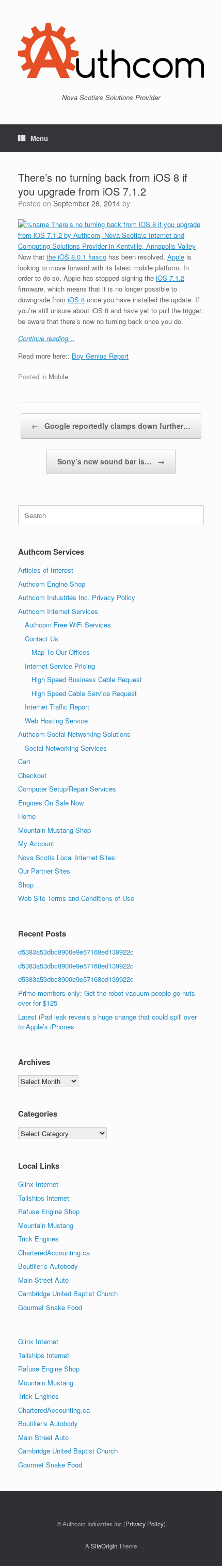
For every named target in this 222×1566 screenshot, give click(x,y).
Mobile (58, 376)
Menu (39, 138)
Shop (26, 885)
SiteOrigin (104, 1546)
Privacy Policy (144, 1524)
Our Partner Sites (44, 871)
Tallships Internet (43, 1198)
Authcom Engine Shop (51, 584)
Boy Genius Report (100, 356)
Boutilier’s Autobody (48, 1266)
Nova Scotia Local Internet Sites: (67, 857)
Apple (175, 257)
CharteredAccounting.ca (54, 1252)
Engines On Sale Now (51, 803)
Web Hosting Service (56, 720)
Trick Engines (38, 1239)
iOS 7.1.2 (170, 278)
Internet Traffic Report (57, 707)
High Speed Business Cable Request (86, 679)
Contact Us (41, 638)
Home (27, 816)
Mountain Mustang (45, 1225)
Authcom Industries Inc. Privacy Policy (76, 597)
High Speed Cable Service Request (84, 693)
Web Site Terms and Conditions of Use (76, 898)
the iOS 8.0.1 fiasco (76, 257)
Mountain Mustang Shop (54, 830)
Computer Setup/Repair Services (67, 789)
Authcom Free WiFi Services (68, 624)
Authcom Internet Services (58, 611)
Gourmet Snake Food (50, 1307)
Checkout (32, 775)
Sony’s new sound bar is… (111, 461)
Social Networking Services (66, 748)
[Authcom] (111, 50)
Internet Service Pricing (60, 666)
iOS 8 (76, 299)
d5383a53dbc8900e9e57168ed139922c (76, 952)
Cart (24, 761)
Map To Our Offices (60, 652)
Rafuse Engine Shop (49, 1211)
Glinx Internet (38, 1184)
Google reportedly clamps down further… (111, 426)
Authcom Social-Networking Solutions (74, 734)
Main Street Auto (43, 1280)
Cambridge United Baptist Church (68, 1293)
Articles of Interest (45, 570)
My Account (36, 843)
